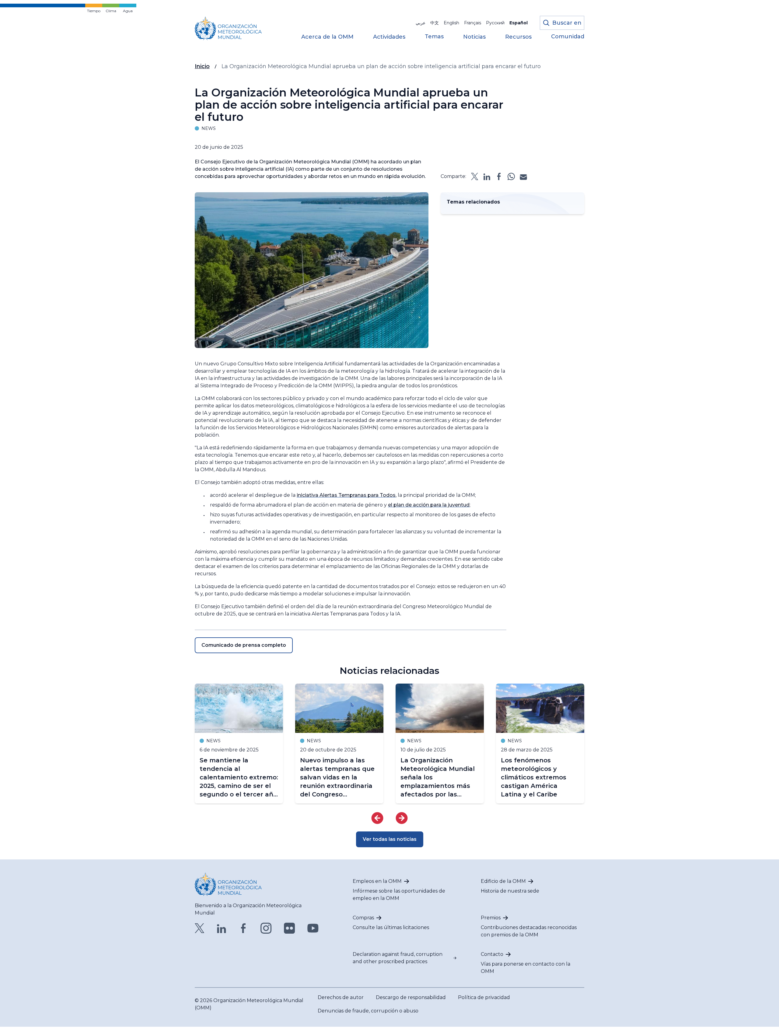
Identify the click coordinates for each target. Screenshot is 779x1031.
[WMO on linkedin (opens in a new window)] (221, 928)
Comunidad (567, 37)
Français (472, 23)
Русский (495, 23)
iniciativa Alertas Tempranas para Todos (346, 495)
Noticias (474, 37)
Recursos (518, 37)
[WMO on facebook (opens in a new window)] (243, 928)
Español (518, 23)
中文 (434, 23)
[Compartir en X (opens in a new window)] (474, 176)
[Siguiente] (402, 818)
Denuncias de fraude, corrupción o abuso (368, 1011)
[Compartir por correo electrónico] (523, 176)
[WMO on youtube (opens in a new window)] (313, 928)
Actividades (389, 37)
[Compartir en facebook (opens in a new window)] (499, 176)
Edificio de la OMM (503, 881)
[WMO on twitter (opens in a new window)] (199, 928)
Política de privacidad (484, 997)
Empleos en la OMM (377, 881)
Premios (491, 918)
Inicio (202, 66)
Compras (363, 918)
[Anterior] (377, 818)
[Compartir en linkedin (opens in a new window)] (487, 176)
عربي (420, 23)
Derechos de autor (341, 997)
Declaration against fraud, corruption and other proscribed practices (397, 957)
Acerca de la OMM (327, 37)
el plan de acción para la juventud (429, 505)
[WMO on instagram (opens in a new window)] (266, 928)
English (451, 23)
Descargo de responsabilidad (411, 997)
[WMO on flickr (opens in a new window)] (289, 928)
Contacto (492, 954)
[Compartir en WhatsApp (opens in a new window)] (511, 176)
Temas (434, 37)
